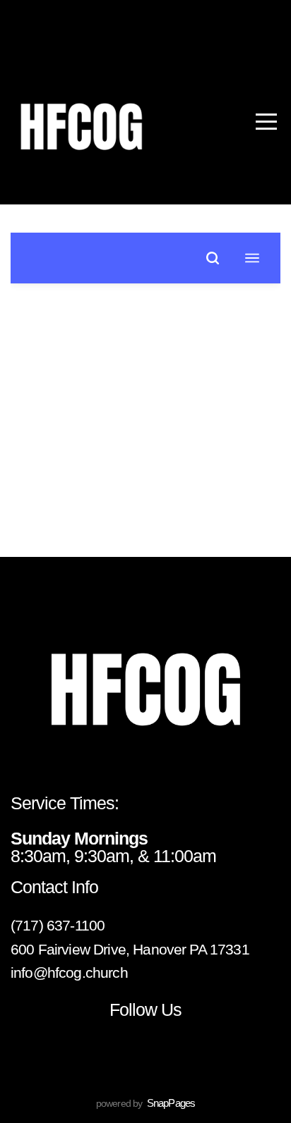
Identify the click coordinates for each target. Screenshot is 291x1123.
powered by (145, 1103)
